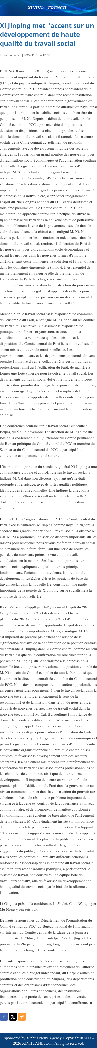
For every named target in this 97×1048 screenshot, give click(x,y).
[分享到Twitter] (13, 1017)
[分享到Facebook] (4, 1017)
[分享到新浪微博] (22, 1017)
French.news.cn (10, 55)
